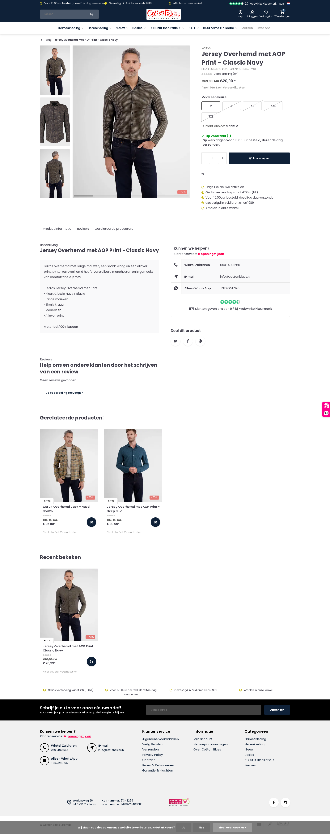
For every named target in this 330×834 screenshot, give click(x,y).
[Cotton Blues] (163, 14)
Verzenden (150, 749)
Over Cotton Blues (207, 749)
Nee (201, 827)
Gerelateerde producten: (114, 228)
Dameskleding (69, 28)
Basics (137, 28)
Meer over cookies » (232, 827)
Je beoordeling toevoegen (64, 393)
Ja (183, 827)
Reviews (83, 228)
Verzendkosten (234, 87)
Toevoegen (261, 158)
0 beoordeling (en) (226, 74)
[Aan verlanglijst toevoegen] (202, 174)
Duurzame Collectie (218, 28)
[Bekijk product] (91, 522)
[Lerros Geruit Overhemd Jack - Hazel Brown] (69, 465)
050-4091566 (230, 265)
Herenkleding (98, 28)
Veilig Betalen (152, 744)
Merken (247, 28)
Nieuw (120, 28)
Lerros (206, 47)
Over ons (263, 28)
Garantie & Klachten (157, 770)
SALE (192, 28)
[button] (55, 194)
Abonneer (277, 710)
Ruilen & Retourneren (158, 765)
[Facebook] (274, 802)
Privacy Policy (152, 755)
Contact (148, 760)
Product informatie (57, 228)
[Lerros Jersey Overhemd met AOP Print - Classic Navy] (69, 605)
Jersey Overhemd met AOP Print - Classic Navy (86, 40)
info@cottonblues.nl (235, 276)
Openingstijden (212, 254)
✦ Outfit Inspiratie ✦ (165, 28)
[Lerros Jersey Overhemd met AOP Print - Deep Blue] (133, 465)
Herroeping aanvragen (210, 744)
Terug (48, 40)
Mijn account (203, 739)
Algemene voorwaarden (160, 739)
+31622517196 (229, 288)
